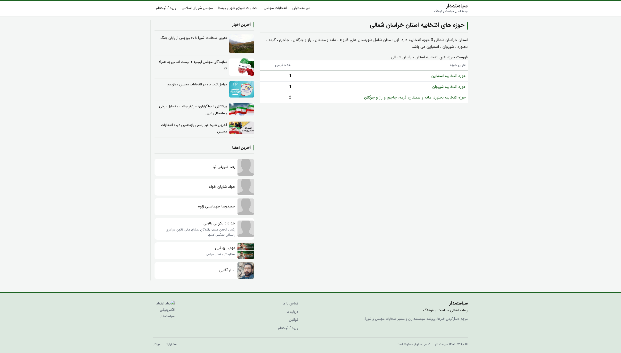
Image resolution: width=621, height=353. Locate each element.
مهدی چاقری (225, 248)
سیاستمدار (451, 7)
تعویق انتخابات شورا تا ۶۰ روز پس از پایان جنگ (193, 38)
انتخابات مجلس (275, 8)
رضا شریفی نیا (223, 167)
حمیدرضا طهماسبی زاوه (216, 206)
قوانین (293, 320)
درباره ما (292, 312)
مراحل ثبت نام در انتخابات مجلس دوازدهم (197, 84)
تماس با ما (290, 303)
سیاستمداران (301, 8)
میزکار (157, 344)
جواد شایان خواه (222, 187)
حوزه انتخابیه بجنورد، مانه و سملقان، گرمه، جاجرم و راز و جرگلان (415, 97)
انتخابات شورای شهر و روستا (238, 8)
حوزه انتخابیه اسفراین (448, 76)
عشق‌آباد (171, 344)
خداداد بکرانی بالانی (219, 223)
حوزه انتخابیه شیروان (449, 87)
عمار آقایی (227, 270)
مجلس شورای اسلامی (197, 8)
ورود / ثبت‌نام (166, 8)
